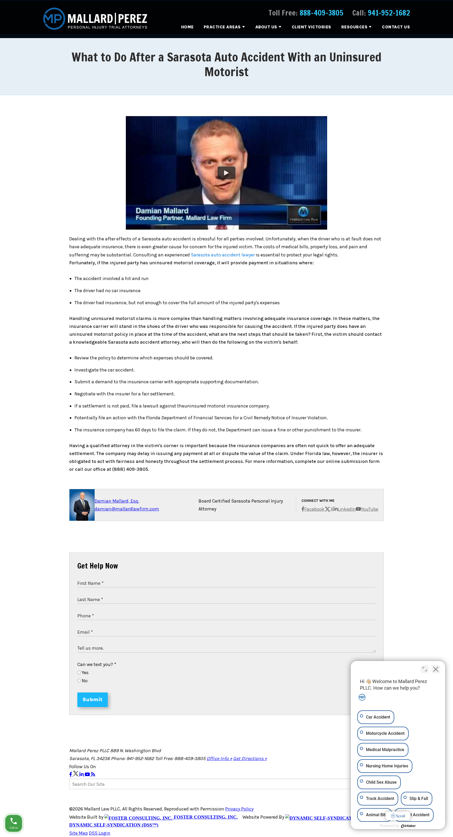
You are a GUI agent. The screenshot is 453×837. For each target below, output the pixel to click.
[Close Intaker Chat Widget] (436, 669)
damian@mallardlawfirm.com (127, 509)
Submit (93, 699)
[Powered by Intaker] (408, 826)
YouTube (369, 509)
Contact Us (396, 26)
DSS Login (99, 833)
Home (187, 26)
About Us (266, 26)
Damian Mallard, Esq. (117, 501)
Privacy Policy (239, 809)
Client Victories (311, 26)
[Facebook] (71, 774)
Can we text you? (96, 664)
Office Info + (219, 758)
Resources (354, 26)
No (84, 681)
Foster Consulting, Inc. (205, 817)
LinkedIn (347, 509)
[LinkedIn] (82, 774)
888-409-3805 (321, 13)
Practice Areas (222, 26)
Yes (85, 672)
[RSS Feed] (93, 774)
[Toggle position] (424, 669)
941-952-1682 (389, 13)
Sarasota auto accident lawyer (223, 255)
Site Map (78, 833)
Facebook (314, 509)
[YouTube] (88, 774)
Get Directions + (250, 758)
